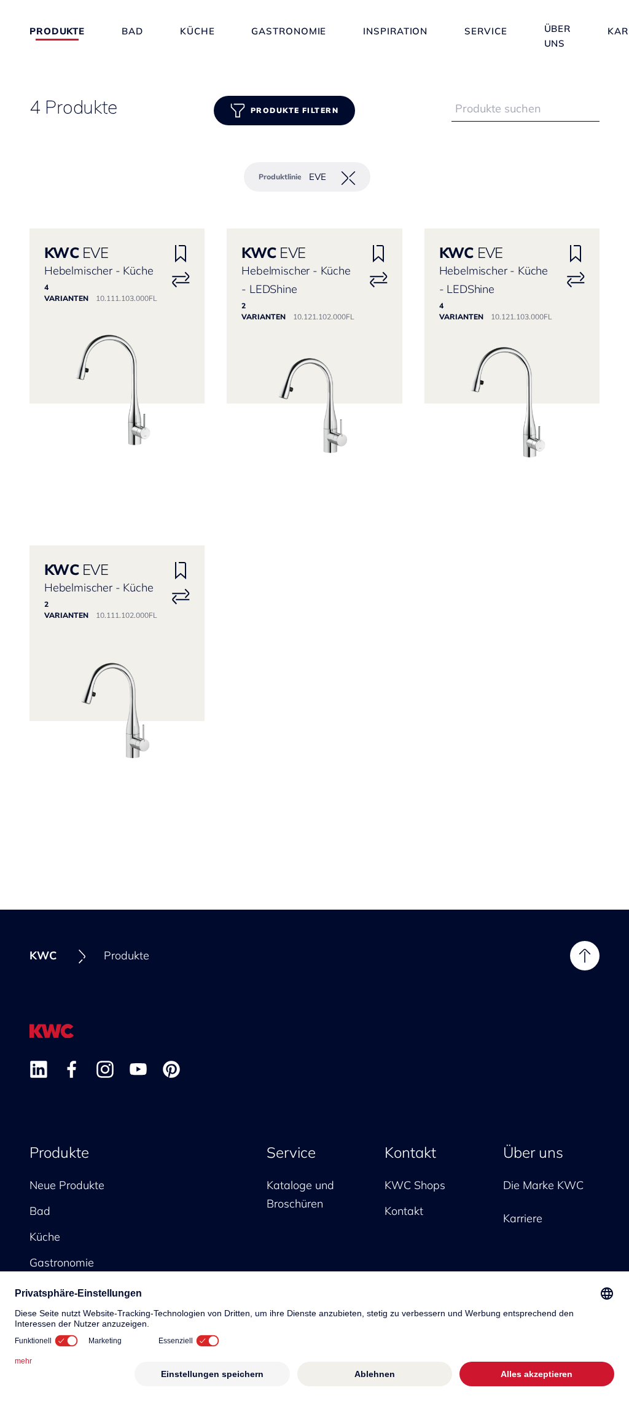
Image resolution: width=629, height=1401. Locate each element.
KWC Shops (415, 1185)
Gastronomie (288, 31)
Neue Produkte (66, 1185)
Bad (132, 31)
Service (485, 31)
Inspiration (395, 31)
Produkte (57, 31)
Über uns (557, 30)
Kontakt (410, 1152)
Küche (197, 31)
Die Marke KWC (543, 1185)
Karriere (522, 1218)
